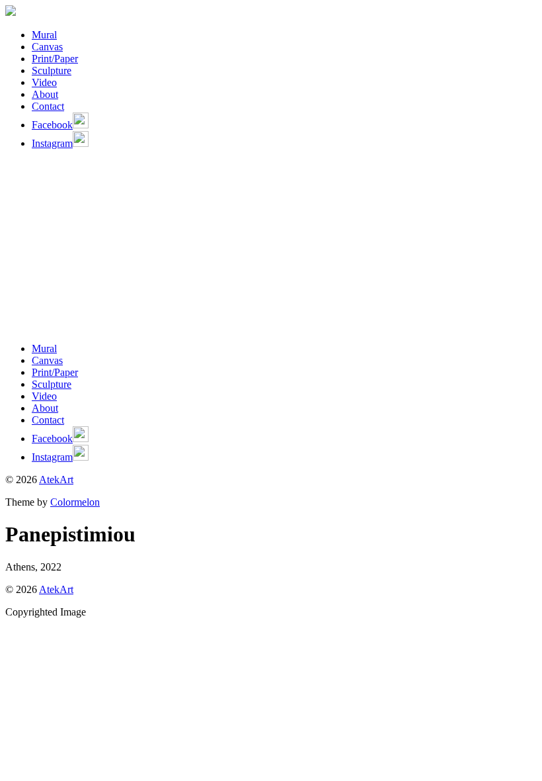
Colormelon (75, 502)
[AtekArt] (10, 12)
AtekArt (56, 479)
